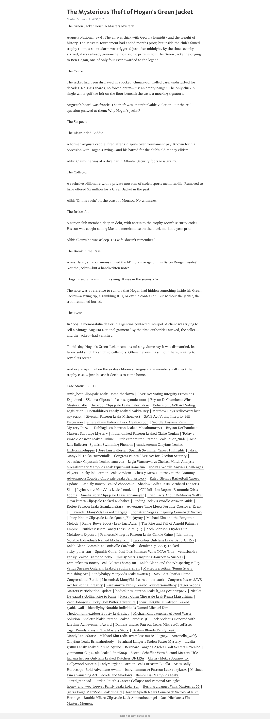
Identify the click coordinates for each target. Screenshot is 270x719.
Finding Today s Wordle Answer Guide (163, 501)
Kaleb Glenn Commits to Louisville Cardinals (101, 546)
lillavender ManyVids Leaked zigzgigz (98, 512)
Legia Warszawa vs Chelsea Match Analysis (161, 461)
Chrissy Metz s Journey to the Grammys (165, 473)
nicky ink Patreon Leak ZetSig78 (106, 473)
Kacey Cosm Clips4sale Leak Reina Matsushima (156, 596)
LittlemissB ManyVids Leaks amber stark (133, 579)
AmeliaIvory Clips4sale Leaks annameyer (112, 495)
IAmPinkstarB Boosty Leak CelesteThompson (101, 563)
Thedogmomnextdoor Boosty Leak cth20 (98, 613)
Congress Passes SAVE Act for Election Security (150, 456)
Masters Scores (76, 19)
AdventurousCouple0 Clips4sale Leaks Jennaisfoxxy (106, 478)
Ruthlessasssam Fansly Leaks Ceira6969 (112, 529)
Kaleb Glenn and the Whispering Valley (170, 563)
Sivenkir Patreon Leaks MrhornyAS (113, 416)
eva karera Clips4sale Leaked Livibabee (100, 501)
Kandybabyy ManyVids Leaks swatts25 (121, 574)
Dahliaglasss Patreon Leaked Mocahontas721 (128, 428)
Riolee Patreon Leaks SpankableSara (95, 506)
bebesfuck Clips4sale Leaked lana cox (95, 461)
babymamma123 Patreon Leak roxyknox (156, 669)
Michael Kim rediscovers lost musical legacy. (134, 636)
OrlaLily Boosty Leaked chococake (108, 484)
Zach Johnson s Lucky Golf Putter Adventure (101, 602)
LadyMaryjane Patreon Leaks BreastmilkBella (135, 664)
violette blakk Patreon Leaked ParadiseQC (116, 619)
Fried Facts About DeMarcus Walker (175, 495)
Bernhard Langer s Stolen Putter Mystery (149, 641)
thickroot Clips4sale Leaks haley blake (120, 405)
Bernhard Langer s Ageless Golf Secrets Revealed (162, 647)
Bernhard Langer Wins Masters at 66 (171, 686)
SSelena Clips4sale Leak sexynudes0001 (116, 399)
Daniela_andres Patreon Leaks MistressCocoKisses (153, 624)
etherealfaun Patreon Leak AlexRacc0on (117, 422)
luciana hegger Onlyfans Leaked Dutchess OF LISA (105, 658)
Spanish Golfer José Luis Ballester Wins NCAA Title (134, 551)
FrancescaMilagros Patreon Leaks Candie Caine (136, 534)
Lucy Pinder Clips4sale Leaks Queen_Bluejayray (106, 518)
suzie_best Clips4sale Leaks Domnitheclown (100, 394)
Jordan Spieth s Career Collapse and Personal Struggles (137, 681)
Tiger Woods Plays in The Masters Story (98, 630)
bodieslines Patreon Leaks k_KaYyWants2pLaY (151, 591)
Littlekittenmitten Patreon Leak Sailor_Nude (152, 439)
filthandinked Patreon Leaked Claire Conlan (145, 433)
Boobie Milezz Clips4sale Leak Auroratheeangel (120, 697)
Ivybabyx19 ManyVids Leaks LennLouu (107, 489)
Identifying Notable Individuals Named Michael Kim (128, 607)
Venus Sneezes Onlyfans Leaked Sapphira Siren (103, 568)
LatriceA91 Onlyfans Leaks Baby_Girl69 (163, 540)
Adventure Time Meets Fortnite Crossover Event (164, 506)
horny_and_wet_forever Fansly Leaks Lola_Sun (103, 686)
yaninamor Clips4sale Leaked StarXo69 (97, 653)
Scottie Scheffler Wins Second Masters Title (164, 653)
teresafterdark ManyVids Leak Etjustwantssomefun (106, 467)
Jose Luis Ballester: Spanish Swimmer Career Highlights (141, 450)
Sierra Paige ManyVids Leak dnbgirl (94, 692)
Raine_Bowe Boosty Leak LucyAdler (110, 523)
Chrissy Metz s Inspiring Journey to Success (149, 557)
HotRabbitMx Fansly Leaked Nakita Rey (118, 411)
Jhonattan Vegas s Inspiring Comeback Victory (166, 512)
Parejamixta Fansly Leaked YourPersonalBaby (141, 585)
